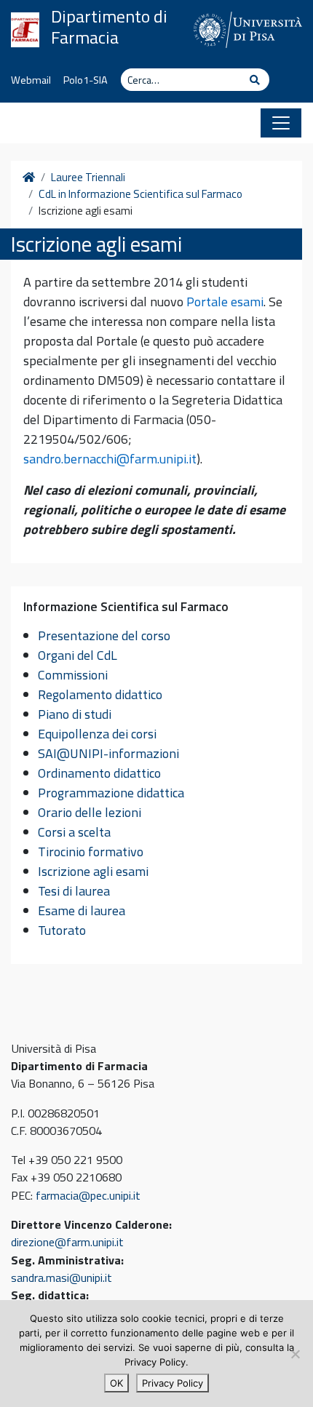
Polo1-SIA (85, 80)
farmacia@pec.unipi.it (88, 1195)
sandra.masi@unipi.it (61, 1277)
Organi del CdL (77, 655)
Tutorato (62, 930)
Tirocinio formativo (90, 851)
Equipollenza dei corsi (97, 734)
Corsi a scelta (74, 832)
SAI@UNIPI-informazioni (108, 753)
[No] (295, 1354)
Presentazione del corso (104, 635)
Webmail (31, 80)
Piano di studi (74, 714)
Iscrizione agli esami (93, 871)
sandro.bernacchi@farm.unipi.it (110, 459)
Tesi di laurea (74, 891)
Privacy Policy (172, 1383)
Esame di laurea (81, 910)
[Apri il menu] (281, 122)
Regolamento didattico (100, 694)
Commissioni (73, 675)
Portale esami (225, 301)
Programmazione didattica (111, 792)
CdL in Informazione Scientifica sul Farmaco (140, 194)
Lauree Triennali (88, 178)
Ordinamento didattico (99, 773)
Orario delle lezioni (89, 812)
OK (116, 1383)
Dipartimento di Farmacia (109, 27)
